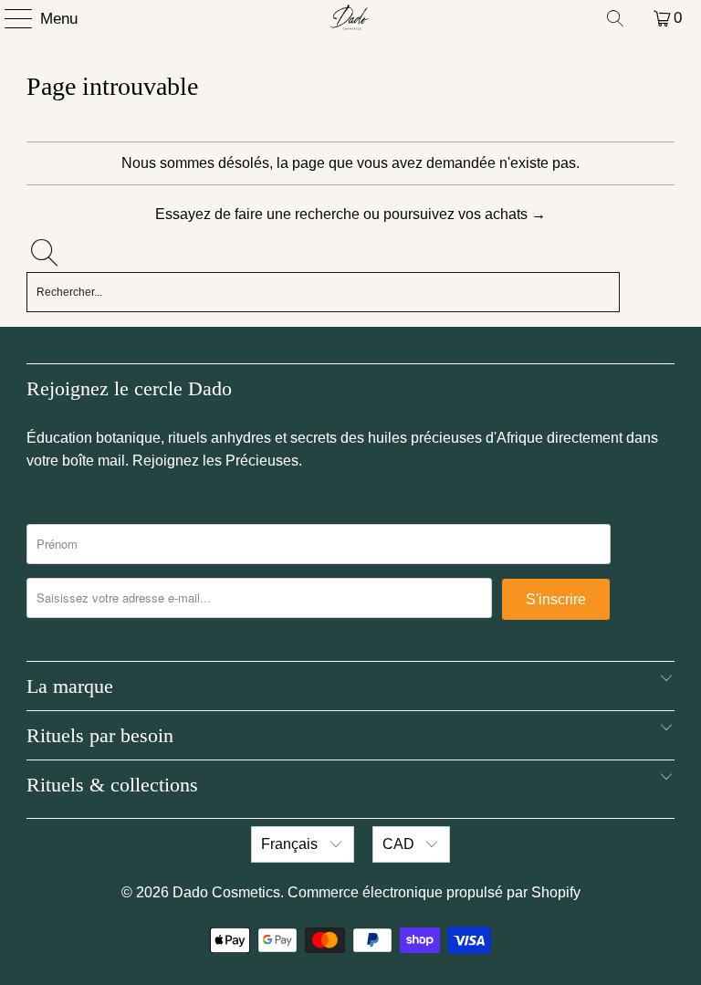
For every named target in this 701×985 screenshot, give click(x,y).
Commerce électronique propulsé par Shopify (434, 892)
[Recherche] (615, 18)
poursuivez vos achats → (464, 214)
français (291, 844)
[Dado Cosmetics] (350, 18)
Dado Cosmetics (226, 892)
